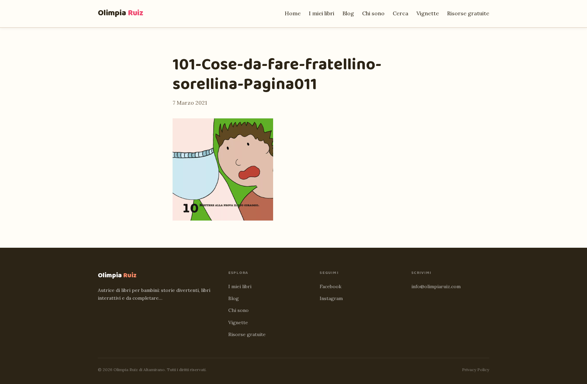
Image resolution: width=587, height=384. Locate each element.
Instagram (331, 298)
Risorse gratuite (468, 13)
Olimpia (120, 13)
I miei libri (321, 13)
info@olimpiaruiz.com (436, 286)
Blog (348, 13)
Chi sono (373, 13)
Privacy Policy (475, 369)
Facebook (330, 286)
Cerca (400, 13)
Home (293, 13)
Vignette (427, 13)
